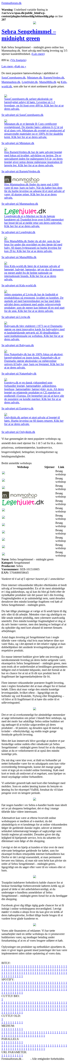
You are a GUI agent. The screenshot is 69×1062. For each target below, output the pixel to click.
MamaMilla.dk (47, 82)
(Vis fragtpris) (18, 60)
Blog (27, 1058)
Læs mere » (8, 66)
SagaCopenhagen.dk (13, 77)
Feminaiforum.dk (11, 3)
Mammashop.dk (10, 82)
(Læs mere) (38, 53)
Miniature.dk (34, 77)
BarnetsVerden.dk (53, 77)
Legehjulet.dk (30, 82)
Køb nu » (20, 66)
